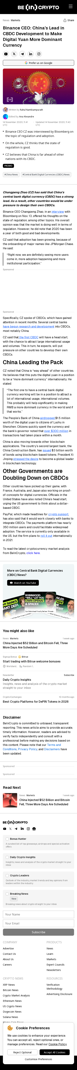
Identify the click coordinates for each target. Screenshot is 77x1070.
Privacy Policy (27, 749)
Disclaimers (52, 749)
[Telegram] (22, 54)
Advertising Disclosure (59, 994)
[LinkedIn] (31, 54)
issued (47, 450)
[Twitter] (14, 54)
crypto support (58, 514)
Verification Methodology (54, 986)
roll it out (46, 536)
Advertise (8, 948)
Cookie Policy (58, 1044)
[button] (38, 842)
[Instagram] (39, 54)
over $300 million (56, 431)
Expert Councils (55, 964)
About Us (8, 959)
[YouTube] (6, 54)
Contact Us (9, 953)
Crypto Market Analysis (16, 995)
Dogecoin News (12, 1011)
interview (58, 212)
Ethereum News (12, 1001)
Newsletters (54, 970)
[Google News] (34, 829)
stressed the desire (25, 459)
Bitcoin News (10, 990)
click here (33, 553)
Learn (50, 953)
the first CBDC (28, 337)
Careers (7, 964)
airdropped (47, 418)
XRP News (9, 984)
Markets (15, 20)
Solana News (10, 1017)
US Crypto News (12, 1006)
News (6, 20)
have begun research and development (28, 326)
